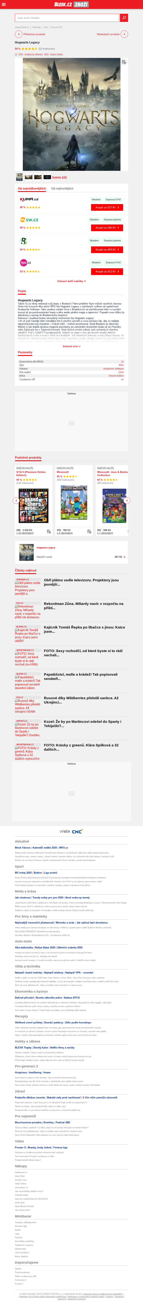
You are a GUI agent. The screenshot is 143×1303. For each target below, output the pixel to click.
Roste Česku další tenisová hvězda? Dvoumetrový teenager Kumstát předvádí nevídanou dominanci (60, 878)
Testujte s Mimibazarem (25, 1222)
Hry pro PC (56, 27)
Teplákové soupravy (24, 1245)
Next (127, 500)
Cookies (109, 1296)
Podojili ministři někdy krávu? (28, 1160)
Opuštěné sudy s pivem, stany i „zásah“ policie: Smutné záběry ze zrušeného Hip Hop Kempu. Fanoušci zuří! (64, 856)
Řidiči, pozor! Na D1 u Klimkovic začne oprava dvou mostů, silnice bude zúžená (51, 906)
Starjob (18, 1269)
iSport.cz (21, 721)
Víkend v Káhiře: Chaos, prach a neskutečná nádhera (39, 1052)
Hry (46, 27)
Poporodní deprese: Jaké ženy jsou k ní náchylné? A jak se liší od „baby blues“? (51, 1102)
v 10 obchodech (25, 533)
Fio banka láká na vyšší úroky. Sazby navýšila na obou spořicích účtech (47, 1006)
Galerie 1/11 (59, 177)
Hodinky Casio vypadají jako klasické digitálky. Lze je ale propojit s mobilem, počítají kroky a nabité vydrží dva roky (67, 981)
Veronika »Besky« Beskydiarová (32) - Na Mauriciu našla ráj (42, 935)
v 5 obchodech (65, 533)
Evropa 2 (19, 1284)
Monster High (21, 1226)
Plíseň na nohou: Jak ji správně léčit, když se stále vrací (40, 1106)
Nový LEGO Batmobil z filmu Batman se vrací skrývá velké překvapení (47, 1135)
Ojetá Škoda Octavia (24, 1206)
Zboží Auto (20, 1202)
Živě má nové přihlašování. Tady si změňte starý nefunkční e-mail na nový (48, 985)
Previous (16, 500)
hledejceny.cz (21, 1172)
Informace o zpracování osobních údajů (86, 1296)
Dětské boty (20, 1249)
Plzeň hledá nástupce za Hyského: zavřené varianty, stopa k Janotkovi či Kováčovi (52, 885)
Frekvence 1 (20, 1280)
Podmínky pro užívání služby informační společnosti (42, 1296)
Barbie (18, 1230)
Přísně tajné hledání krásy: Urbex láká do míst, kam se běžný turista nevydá (49, 1060)
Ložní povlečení (22, 1252)
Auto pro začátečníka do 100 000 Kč (31, 1199)
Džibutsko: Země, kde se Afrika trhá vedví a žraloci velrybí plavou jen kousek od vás (53, 1056)
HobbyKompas (21, 1195)
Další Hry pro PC (24, 468)
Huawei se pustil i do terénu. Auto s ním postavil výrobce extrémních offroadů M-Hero (53, 953)
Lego (17, 1234)
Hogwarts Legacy (27, 42)
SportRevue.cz (25, 650)
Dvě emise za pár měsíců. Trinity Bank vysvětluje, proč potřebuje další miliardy (50, 1010)
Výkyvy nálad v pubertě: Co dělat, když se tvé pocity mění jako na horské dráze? (51, 1127)
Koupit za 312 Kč (106, 271)
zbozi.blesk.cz (22, 27)
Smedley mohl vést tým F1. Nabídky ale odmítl (36, 956)
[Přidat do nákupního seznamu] (124, 62)
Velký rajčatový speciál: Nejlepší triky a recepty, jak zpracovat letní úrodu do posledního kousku (58, 1028)
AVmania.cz (22, 579)
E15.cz (19, 603)
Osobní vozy (21, 1180)
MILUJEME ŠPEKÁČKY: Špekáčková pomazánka (37, 931)
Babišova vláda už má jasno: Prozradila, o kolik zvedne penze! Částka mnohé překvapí (54, 910)
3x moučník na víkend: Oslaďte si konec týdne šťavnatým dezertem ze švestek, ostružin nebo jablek (60, 1031)
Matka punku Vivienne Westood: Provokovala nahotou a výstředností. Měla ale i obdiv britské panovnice (62, 853)
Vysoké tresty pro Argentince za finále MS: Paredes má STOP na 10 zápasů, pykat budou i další (58, 881)
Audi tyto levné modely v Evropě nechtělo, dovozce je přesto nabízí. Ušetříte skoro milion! (55, 960)
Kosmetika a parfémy (24, 1241)
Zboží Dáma (20, 1184)
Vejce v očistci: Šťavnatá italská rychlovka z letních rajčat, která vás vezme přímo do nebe (56, 1035)
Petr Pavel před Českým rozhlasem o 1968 (34, 1156)
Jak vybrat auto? (22, 1210)
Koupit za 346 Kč (106, 227)
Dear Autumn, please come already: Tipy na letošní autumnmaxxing (45, 1077)
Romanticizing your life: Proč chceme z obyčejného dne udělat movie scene (49, 1081)
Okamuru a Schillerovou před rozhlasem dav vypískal (39, 1152)
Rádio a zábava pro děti (25, 1276)
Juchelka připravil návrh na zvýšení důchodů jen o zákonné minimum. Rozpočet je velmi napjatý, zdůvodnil (63, 1002)
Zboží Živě (20, 1176)
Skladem (96, 199)
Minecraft (63, 471)
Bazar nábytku (21, 1256)
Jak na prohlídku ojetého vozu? (29, 1191)
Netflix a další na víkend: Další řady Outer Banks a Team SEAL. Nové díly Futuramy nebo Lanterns (59, 978)
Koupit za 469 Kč (106, 249)
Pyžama (18, 1237)
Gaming (37, 27)
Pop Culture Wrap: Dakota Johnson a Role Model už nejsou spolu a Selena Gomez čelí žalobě (57, 1085)
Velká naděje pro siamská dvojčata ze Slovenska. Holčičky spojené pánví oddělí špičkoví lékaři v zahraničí (63, 927)
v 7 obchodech (105, 533)
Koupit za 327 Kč (106, 207)
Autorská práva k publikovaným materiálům (103, 1294)
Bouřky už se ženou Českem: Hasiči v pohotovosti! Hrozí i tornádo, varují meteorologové (55, 860)
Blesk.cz (21, 627)
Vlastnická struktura (77, 1299)
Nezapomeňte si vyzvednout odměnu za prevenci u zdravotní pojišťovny (47, 1110)
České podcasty (22, 1272)
